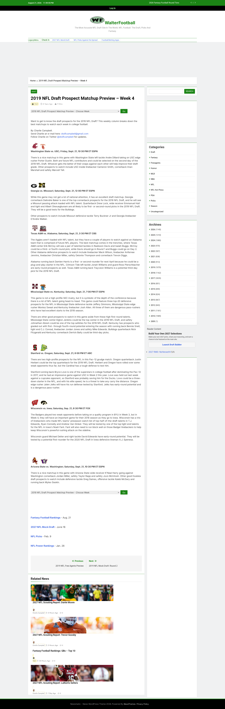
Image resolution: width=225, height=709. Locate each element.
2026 (153, 229)
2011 (153, 311)
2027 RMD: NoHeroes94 (160, 352)
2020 (153, 262)
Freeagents (155, 163)
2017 (153, 278)
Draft (34, 91)
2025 (153, 235)
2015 (153, 289)
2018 (153, 273)
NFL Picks (36, 536)
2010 (153, 316)
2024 (153, 240)
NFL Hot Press (157, 190)
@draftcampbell (65, 137)
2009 (153, 321)
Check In (45, 40)
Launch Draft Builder (172, 344)
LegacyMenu (33, 40)
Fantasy (154, 157)
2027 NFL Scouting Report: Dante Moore (54, 602)
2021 (153, 256)
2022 (153, 251)
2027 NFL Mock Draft (61, 40)
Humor (154, 168)
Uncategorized (157, 211)
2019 (153, 267)
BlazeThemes (130, 704)
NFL (152, 184)
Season (154, 206)
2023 (153, 246)
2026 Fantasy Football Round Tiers (164, 3)
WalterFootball (120, 22)
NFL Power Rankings (42, 545)
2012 (153, 305)
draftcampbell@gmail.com (74, 133)
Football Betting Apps (110, 40)
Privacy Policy (143, 704)
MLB (153, 174)
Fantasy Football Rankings (45, 517)
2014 (153, 294)
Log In (112, 8)
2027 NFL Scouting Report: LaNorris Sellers (55, 683)
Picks (153, 201)
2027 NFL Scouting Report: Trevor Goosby (54, 635)
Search (189, 91)
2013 (153, 300)
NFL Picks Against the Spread (86, 40)
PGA (153, 195)
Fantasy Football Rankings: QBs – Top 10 (54, 651)
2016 (153, 283)
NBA (153, 179)
